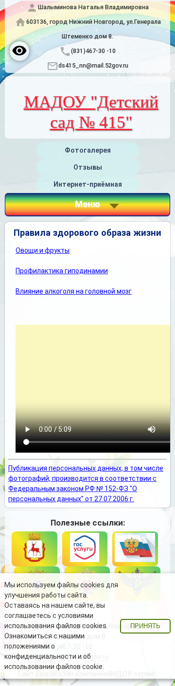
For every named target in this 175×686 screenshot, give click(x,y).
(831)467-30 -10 (93, 50)
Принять (145, 626)
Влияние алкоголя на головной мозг (74, 291)
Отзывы (87, 167)
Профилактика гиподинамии (62, 271)
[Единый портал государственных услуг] (85, 548)
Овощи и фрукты (43, 250)
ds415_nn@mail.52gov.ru (93, 65)
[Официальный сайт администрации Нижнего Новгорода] (34, 548)
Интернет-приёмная (87, 184)
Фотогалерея (88, 150)
